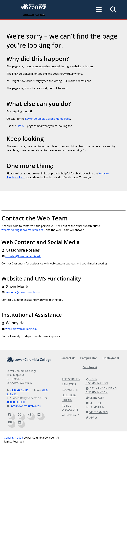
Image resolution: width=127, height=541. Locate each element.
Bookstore (70, 390)
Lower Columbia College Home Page (47, 118)
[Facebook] (9, 414)
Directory (69, 395)
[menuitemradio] (99, 9)
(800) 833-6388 (15, 402)
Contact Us (68, 358)
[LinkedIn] (19, 422)
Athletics (69, 384)
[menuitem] (33, 6)
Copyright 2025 (13, 437)
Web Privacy (70, 415)
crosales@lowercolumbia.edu (23, 256)
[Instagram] (29, 414)
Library (67, 400)
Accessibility (71, 379)
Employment (111, 358)
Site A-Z (21, 126)
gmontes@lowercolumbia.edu (23, 292)
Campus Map (88, 358)
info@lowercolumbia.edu (25, 406)
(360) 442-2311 (19, 390)
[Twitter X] (19, 414)
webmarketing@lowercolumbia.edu (23, 230)
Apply (93, 417)
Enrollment (90, 367)
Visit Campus (98, 412)
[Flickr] (39, 414)
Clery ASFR (96, 398)
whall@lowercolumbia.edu (21, 329)
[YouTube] (9, 422)
